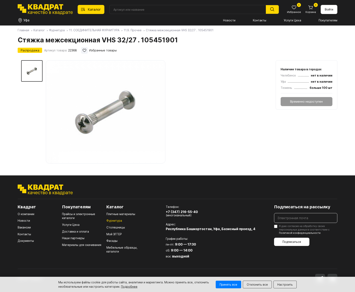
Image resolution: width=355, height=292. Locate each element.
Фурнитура (114, 220)
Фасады (112, 240)
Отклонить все (257, 284)
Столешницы (115, 227)
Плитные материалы (120, 214)
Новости (229, 20)
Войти (329, 9)
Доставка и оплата (75, 231)
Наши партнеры (73, 238)
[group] (105, 111)
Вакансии (24, 227)
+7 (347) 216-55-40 (182, 212)
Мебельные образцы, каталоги (121, 249)
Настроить (285, 284)
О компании (26, 214)
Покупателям (328, 20)
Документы (26, 240)
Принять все (228, 284)
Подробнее (129, 286)
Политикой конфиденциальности (299, 232)
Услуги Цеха (292, 20)
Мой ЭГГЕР (114, 234)
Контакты (259, 20)
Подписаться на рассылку (302, 206)
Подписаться (291, 241)
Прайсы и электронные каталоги (78, 216)
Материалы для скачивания (81, 245)
